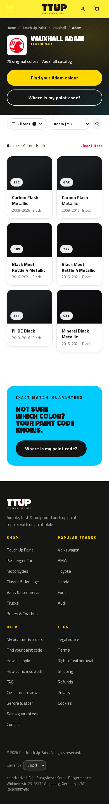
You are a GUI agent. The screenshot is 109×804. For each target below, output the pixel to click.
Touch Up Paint (34, 27)
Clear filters (91, 145)
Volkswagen (68, 550)
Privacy (64, 692)
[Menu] (10, 9)
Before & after (20, 703)
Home (11, 27)
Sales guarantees (23, 714)
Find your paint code (24, 650)
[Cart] (96, 9)
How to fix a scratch (24, 671)
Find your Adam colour (54, 77)
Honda (63, 582)
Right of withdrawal (75, 660)
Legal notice (68, 639)
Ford (62, 592)
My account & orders (25, 639)
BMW (62, 560)
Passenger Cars (21, 560)
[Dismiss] (101, 793)
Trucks (13, 603)
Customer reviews (23, 692)
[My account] (82, 9)
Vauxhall (59, 27)
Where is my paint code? (54, 97)
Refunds (65, 682)
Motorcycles (18, 571)
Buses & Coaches (22, 613)
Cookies (65, 703)
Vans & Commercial (24, 592)
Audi (62, 603)
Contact (14, 724)
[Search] (97, 124)
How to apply (18, 660)
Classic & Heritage (23, 582)
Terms (64, 650)
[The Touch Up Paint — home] (54, 9)
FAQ (10, 682)
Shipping (65, 671)
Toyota (64, 571)
